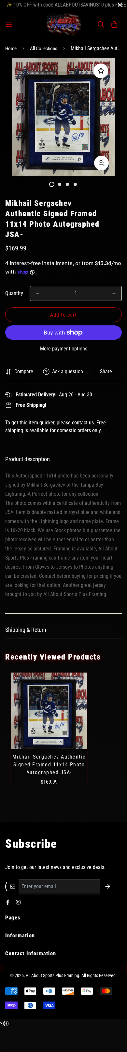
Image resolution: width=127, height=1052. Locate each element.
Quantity (14, 293)
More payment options (63, 349)
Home (11, 48)
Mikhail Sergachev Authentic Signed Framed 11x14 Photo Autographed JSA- (49, 764)
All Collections (43, 48)
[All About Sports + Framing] (64, 24)
